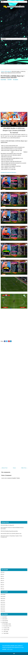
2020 (3, 620)
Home (2, 71)
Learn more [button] (10, 649)
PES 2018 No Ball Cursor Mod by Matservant (11, 533)
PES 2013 (3, 604)
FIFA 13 (2, 578)
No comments (15, 79)
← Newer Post (4, 467)
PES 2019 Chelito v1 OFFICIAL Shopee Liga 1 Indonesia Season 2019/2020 (12, 76)
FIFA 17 (2, 586)
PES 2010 (3, 598)
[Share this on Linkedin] (10, 341)
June (4, 633)
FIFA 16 (2, 584)
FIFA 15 (2, 582)
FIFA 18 (2, 588)
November (6, 625)
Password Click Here (11, 172)
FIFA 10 (2, 574)
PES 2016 (3, 611)
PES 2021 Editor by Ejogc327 (7, 525)
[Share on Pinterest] (9, 341)
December (5, 624)
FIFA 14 (2, 580)
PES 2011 (3, 600)
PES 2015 (3, 609)
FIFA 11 (2, 576)
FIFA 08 (2, 572)
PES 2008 (3, 594)
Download (3, 172)
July (4, 631)
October (5, 627)
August (5, 629)
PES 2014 (3, 606)
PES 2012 (3, 602)
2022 (3, 617)
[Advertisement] (14, 22)
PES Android (8, 71)
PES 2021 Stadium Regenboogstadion (9, 531)
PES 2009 (3, 596)
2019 (3, 622)
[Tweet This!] (7, 341)
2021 (3, 618)
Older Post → (24, 467)
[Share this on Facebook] (4, 341)
